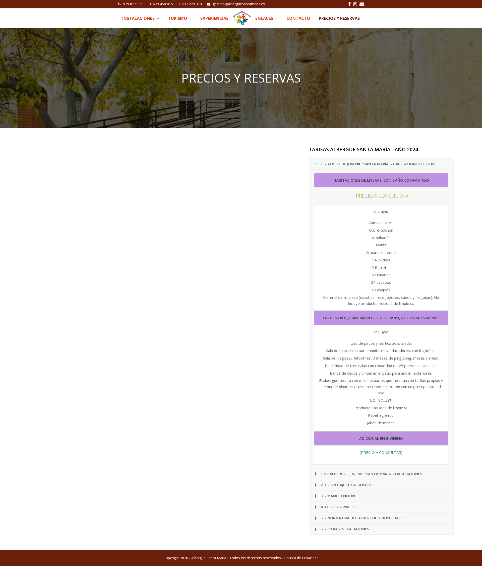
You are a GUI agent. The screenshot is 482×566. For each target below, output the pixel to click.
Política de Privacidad (301, 557)
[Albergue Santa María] (242, 18)
